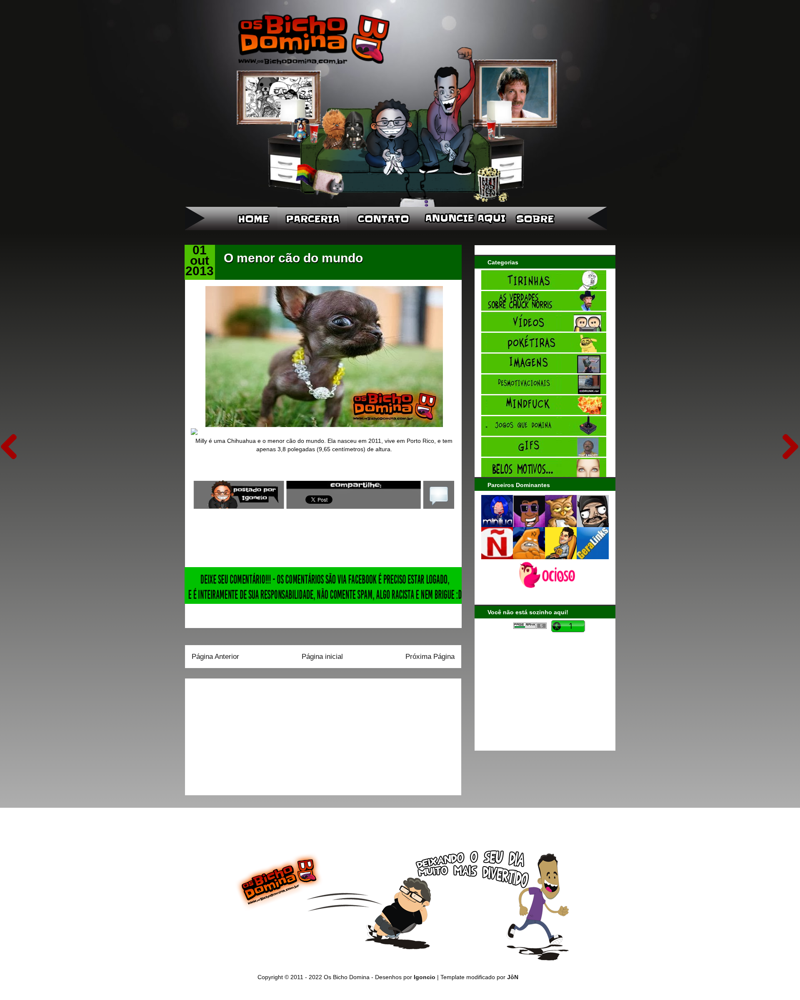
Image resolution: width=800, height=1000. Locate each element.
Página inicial (322, 657)
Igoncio (424, 977)
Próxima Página (430, 657)
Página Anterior (215, 657)
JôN (512, 977)
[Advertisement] (244, 734)
